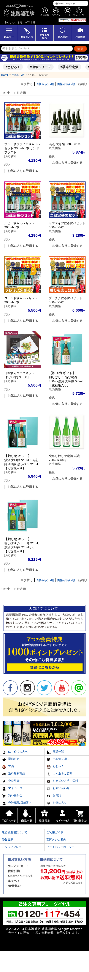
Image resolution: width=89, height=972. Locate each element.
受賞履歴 (7, 839)
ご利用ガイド (54, 832)
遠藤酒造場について (14, 832)
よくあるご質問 (62, 773)
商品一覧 (58, 751)
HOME (5, 74)
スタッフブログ (12, 847)
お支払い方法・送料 (65, 780)
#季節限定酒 (65, 67)
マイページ (14, 788)
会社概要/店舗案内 (19, 802)
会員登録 (13, 780)
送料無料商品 (16, 773)
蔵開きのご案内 (56, 839)
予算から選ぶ (19, 74)
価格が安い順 (45, 84)
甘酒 (10, 766)
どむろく (58, 766)
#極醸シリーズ (36, 67)
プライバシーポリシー (60, 847)
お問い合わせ (61, 788)
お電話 (56, 795)
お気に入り (59, 802)
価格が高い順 (66, 84)
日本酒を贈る (61, 758)
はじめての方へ (17, 751)
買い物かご (14, 795)
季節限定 (13, 758)
